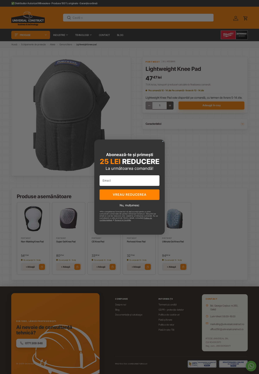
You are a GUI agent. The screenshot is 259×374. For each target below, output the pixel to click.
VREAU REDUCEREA (129, 194)
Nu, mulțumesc (129, 205)
